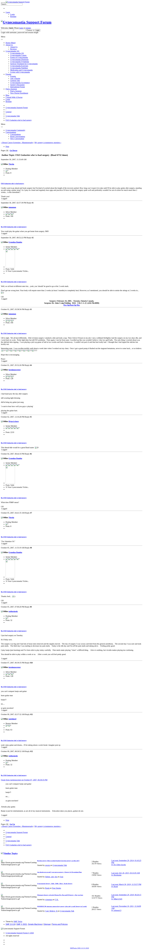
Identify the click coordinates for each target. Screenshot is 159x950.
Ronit (47, 888)
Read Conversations (17, 136)
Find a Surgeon (16, 91)
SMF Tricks (18, 921)
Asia (61, 877)
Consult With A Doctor (14, 97)
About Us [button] (9, 45)
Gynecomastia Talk (60, 865)
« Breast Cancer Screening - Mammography (17, 143)
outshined (12, 719)
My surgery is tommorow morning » (48, 143)
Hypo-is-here (14, 421)
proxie (47, 865)
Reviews (13, 49)
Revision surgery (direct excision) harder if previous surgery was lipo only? (58, 860)
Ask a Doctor (15, 78)
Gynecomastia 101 (17, 53)
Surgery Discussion (17, 85)
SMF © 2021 (22, 924)
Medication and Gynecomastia (21, 70)
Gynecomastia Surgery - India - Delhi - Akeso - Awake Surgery (54, 883)
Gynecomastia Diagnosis (19, 60)
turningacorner (15, 370)
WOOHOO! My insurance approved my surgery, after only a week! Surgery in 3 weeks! (62, 906)
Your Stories (56, 888)
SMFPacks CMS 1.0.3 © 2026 (79, 948)
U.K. (57, 900)
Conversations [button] (11, 132)
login (21, 28)
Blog (7, 95)
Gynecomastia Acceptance (20, 83)
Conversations (15, 134)
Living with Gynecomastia (20, 72)
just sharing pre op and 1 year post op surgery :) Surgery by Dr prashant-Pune (59, 872)
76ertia (11, 164)
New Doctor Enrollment (19, 93)
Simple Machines (35, 924)
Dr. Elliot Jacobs (120, 865)
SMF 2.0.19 (10, 924)
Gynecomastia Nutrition (19, 68)
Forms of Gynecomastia (19, 57)
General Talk (15, 81)
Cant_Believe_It (51, 911)
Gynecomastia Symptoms (19, 62)
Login (12, 14)
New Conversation (17, 139)
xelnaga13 (117, 910)
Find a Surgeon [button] (11, 89)
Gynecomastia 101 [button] (12, 51)
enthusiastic (13, 611)
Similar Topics (11, 853)
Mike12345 (118, 899)
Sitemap (47, 924)
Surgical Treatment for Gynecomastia (24, 64)
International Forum (17, 87)
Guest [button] (8, 12)
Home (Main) (11, 43)
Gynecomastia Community (15, 130)
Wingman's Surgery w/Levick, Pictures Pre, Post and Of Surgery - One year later (60, 895)
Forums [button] (8, 74)
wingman (48, 900)
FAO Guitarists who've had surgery (12, 183)
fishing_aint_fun (51, 877)
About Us (13, 47)
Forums (13, 76)
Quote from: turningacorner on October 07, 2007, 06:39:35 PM (24, 780)
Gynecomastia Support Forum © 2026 (20, 933)
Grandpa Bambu (15, 242)
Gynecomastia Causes (18, 55)
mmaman (12, 207)
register (28, 28)
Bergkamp (117, 875)
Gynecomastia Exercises (19, 66)
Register (13, 16)
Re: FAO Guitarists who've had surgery (14, 227)
